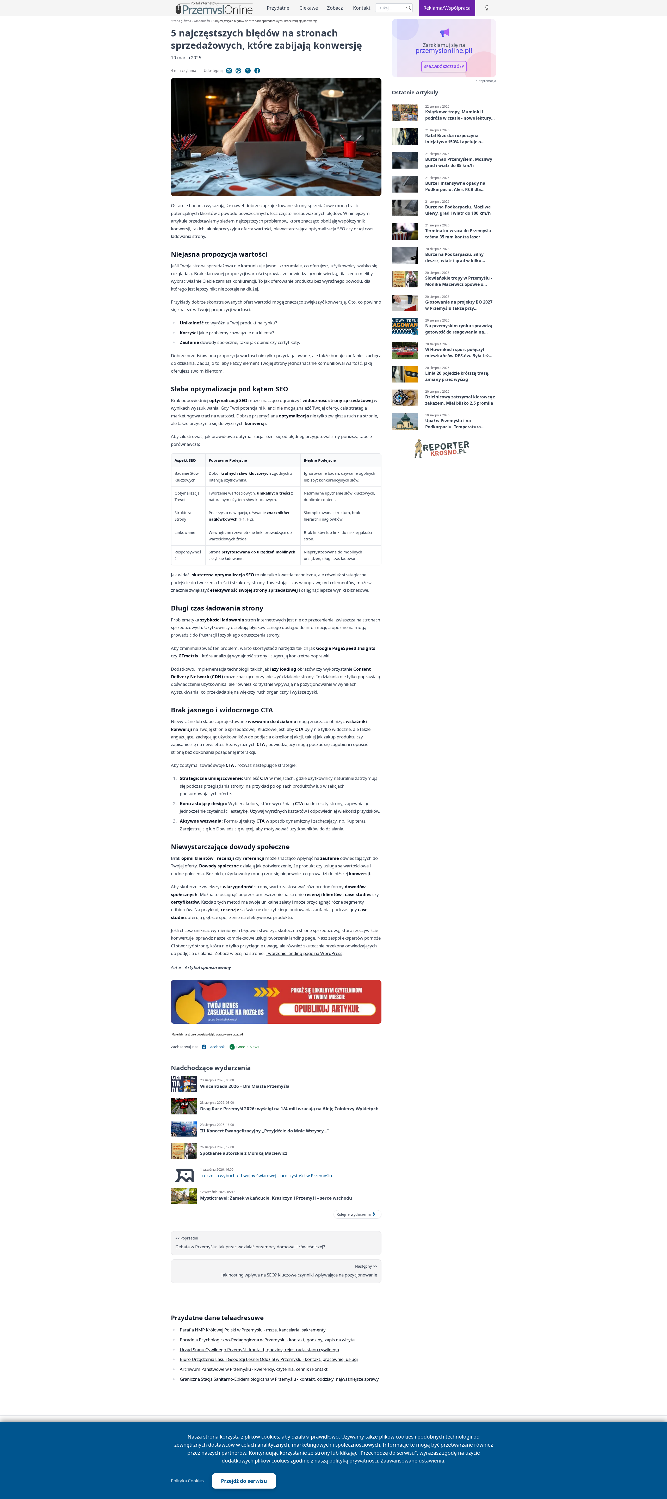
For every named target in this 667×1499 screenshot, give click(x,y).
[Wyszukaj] (408, 8)
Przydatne (278, 7)
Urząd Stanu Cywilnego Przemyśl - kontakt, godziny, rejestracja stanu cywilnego (259, 1350)
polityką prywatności (353, 1460)
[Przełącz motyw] (486, 8)
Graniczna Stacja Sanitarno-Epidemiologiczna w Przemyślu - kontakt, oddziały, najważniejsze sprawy (279, 1379)
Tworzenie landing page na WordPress (304, 953)
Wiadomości (202, 21)
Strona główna (181, 21)
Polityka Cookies (187, 1480)
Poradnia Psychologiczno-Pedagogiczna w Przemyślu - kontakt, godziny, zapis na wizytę (267, 1340)
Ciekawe (308, 7)
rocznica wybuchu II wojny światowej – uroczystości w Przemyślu (267, 1176)
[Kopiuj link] (229, 70)
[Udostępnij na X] (248, 70)
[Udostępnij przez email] (238, 70)
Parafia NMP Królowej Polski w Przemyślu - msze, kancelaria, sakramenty (253, 1330)
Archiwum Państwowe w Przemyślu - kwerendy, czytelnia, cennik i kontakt (254, 1369)
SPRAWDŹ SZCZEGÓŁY (444, 66)
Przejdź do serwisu (244, 1480)
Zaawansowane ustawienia (412, 1460)
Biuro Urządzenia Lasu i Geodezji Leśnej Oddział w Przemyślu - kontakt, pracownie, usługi (269, 1359)
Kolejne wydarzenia (354, 1214)
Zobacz (335, 7)
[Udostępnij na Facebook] (257, 70)
